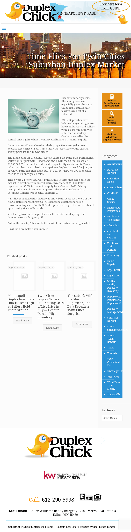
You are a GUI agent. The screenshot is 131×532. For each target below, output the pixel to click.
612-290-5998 (58, 500)
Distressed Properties (113, 209)
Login (50, 526)
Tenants (112, 353)
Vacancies (113, 376)
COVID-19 (112, 193)
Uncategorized (114, 371)
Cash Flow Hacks (113, 180)
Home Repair (111, 263)
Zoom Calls (113, 394)
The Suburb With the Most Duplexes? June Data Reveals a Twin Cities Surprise (80, 304)
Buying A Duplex (112, 171)
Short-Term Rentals (111, 338)
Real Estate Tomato (104, 526)
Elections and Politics (112, 246)
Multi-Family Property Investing (113, 286)
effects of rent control (112, 234)
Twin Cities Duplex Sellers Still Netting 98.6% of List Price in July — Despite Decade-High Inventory (51, 306)
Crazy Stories (111, 200)
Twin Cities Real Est (113, 362)
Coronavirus (114, 187)
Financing (113, 255)
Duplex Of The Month (113, 218)
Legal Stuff (113, 270)
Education (113, 225)
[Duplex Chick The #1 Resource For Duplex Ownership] (64, 11)
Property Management (114, 310)
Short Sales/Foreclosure (114, 328)
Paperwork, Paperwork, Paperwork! (114, 299)
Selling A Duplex (112, 319)
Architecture (114, 164)
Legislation (113, 275)
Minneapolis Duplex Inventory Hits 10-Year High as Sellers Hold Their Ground (21, 303)
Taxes (110, 347)
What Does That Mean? (113, 385)
